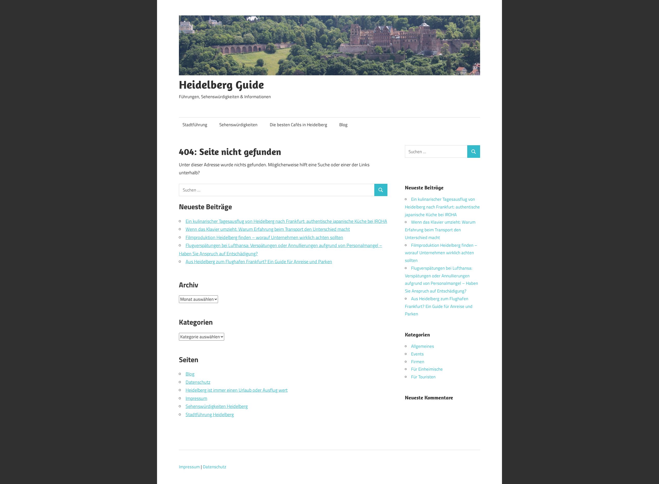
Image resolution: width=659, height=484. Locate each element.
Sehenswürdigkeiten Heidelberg (217, 406)
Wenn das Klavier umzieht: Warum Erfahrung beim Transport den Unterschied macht (268, 229)
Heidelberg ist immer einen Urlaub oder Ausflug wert (237, 390)
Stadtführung (195, 124)
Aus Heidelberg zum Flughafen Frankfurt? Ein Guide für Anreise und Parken (259, 261)
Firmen (417, 361)
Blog (343, 124)
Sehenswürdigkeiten (238, 124)
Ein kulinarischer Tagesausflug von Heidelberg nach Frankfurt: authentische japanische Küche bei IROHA (286, 221)
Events (417, 354)
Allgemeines (422, 346)
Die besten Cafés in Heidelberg (298, 124)
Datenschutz (198, 382)
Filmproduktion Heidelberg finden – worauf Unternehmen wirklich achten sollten (264, 237)
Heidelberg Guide (221, 85)
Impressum (196, 398)
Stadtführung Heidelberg (210, 414)
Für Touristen (423, 376)
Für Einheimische (427, 369)
